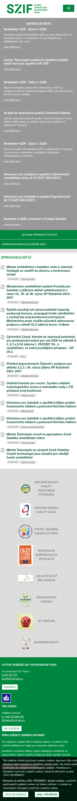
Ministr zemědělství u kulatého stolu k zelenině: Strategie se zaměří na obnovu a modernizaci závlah (40, 270)
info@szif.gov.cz (14, 678)
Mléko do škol (27, 411)
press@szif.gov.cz (15, 720)
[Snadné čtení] (6, 697)
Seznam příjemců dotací (39, 234)
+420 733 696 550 (14, 716)
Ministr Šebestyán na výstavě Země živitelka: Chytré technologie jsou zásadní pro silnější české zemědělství (38, 453)
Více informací (15, 794)
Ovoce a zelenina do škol (32, 427)
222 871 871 (11, 675)
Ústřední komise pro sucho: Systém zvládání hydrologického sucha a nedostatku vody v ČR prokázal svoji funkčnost (40, 387)
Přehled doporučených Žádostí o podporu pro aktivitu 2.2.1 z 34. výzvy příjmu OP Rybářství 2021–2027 (39, 367)
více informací (12, 46)
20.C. (23, 356)
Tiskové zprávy (28, 279)
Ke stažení (11, 728)
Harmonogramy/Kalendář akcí (23, 244)
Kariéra (10, 687)
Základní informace (29, 302)
